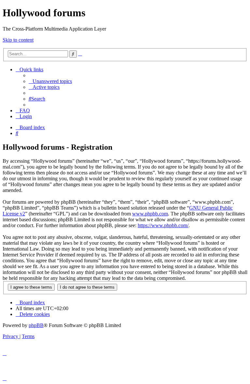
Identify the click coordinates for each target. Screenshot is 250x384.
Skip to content (18, 40)
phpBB (36, 325)
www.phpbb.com (150, 213)
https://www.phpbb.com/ (163, 225)
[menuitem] (50, 81)
